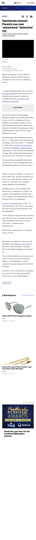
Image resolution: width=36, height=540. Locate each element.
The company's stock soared (20, 244)
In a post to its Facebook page (12, 203)
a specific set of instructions (22, 145)
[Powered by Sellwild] (31, 402)
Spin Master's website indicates (21, 148)
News (4, 16)
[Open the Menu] (3, 2)
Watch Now (30, 2)
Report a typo (7, 282)
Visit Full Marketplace (28, 295)
